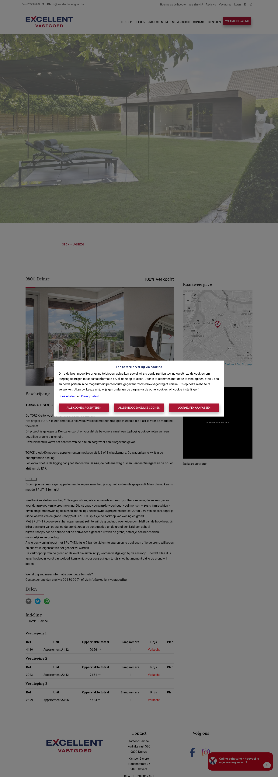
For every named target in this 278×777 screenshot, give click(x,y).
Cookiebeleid (67, 396)
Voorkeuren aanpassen (194, 407)
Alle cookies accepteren (84, 407)
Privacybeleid (90, 396)
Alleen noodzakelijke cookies (139, 407)
